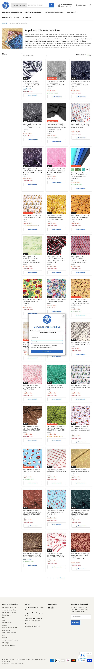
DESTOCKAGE (72, 12)
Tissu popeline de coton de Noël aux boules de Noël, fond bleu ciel (55, 512)
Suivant (62, 578)
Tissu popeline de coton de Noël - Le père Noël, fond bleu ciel (31, 471)
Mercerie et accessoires (9, 612)
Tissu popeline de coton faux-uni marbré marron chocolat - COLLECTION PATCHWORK (32, 555)
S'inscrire (75, 623)
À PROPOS (26, 17)
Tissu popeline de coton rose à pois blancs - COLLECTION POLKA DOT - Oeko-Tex (56, 170)
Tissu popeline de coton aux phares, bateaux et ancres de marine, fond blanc (80, 126)
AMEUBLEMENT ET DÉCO (33, 12)
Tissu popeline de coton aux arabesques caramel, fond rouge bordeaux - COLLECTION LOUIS (80, 556)
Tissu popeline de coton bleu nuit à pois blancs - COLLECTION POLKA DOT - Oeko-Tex (80, 84)
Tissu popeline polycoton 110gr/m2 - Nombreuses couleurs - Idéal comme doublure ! (79, 175)
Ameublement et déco (9, 610)
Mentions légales (7, 622)
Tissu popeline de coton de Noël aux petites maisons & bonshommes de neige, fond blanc (80, 429)
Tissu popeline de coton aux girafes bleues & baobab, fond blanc (80, 387)
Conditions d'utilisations (9, 632)
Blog (3, 635)
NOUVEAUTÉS (6, 17)
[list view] (90, 55)
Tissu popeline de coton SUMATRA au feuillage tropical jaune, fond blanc (55, 217)
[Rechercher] (51, 5)
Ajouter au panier (33, 95)
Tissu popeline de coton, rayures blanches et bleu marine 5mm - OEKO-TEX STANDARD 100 (31, 84)
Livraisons (5, 637)
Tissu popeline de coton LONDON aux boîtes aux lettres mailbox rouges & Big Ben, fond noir (56, 259)
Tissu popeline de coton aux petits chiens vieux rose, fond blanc (56, 471)
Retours (4, 625)
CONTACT (17, 17)
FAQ (3, 617)
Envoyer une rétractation (9, 627)
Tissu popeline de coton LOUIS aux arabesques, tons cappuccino (80, 471)
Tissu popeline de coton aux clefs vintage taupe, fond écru (80, 343)
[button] (81, 5)
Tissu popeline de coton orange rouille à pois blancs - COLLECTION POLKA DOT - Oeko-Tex (32, 513)
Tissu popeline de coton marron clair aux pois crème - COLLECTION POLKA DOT (32, 428)
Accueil (4, 23)
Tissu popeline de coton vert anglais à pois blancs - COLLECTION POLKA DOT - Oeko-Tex (80, 513)
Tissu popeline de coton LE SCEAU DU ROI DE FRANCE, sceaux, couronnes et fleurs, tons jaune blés (80, 302)
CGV (3, 620)
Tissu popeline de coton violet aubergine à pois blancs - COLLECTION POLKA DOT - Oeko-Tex (32, 171)
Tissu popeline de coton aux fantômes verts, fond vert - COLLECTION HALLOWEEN (56, 428)
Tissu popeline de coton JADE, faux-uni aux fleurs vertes (55, 387)
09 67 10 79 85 (67, 6)
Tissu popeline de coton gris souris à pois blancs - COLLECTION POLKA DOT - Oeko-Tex (32, 126)
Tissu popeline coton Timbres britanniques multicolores (56, 300)
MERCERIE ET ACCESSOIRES (54, 12)
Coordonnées (6, 630)
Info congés (5, 642)
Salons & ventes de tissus (10, 640)
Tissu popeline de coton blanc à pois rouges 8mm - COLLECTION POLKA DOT (55, 555)
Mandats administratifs (9, 645)
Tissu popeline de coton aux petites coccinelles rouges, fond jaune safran (80, 217)
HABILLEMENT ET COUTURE (11, 12)
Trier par (24, 54)
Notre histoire (6, 615)
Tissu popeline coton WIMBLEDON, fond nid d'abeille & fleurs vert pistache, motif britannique (31, 259)
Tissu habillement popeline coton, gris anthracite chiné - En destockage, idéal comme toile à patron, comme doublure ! (56, 127)
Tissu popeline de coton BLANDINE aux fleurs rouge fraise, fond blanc (32, 387)
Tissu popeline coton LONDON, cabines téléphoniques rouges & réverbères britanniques (78, 259)
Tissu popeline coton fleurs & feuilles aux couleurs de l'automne (32, 301)
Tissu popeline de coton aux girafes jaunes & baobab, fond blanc (32, 217)
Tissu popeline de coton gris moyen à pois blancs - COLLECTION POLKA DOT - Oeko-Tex (56, 84)
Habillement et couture (9, 607)
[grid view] (88, 55)
